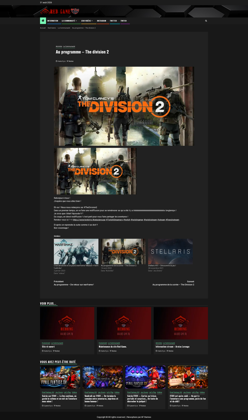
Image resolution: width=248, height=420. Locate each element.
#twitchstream (150, 220)
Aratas (71, 61)
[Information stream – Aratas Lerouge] (181, 323)
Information (52, 20)
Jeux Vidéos (86, 20)
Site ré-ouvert (48, 346)
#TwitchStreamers (114, 220)
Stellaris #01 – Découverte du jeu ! (162, 266)
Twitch (124, 20)
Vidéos (74, 392)
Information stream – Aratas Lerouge (172, 346)
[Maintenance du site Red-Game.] (124, 323)
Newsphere (132, 417)
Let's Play (67, 392)
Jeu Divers (59, 392)
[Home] (43, 21)
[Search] (206, 20)
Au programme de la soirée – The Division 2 (118, 266)
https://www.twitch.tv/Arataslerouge (89, 220)
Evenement (46, 343)
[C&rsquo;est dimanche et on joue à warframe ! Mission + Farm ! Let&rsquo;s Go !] (76, 251)
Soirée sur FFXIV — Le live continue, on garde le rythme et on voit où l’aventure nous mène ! (59, 398)
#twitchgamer (137, 220)
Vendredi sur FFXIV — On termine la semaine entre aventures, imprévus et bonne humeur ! (101, 398)
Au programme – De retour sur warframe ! (74, 283)
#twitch (126, 220)
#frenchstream (172, 220)
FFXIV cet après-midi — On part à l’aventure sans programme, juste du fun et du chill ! (188, 398)
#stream (161, 220)
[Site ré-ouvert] (67, 323)
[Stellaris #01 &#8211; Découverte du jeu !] (170, 251)
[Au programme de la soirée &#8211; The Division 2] (123, 251)
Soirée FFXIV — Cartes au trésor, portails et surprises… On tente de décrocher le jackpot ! (142, 398)
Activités (59, 46)
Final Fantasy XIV (48, 392)
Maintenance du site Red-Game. (113, 346)
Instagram (101, 20)
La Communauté (68, 20)
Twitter (113, 20)
